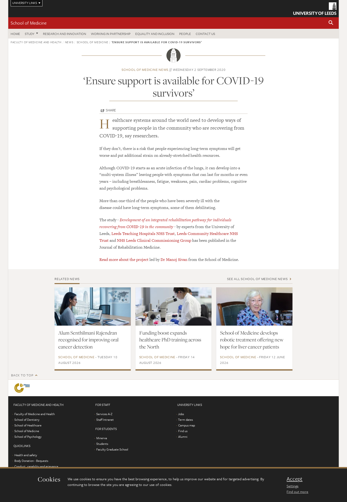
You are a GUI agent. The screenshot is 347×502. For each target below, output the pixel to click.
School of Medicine (29, 23)
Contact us (205, 33)
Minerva (101, 438)
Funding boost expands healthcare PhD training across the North (170, 339)
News (69, 42)
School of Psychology (28, 436)
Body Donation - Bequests (31, 460)
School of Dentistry (26, 419)
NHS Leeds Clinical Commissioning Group (154, 240)
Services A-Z (104, 414)
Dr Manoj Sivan (174, 259)
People (185, 33)
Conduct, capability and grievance (36, 466)
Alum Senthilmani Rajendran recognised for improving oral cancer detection (88, 339)
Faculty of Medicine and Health (36, 42)
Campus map (186, 425)
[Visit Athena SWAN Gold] (23, 388)
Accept (294, 479)
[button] (331, 23)
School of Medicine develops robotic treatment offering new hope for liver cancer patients (252, 339)
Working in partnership (111, 33)
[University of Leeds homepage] (314, 8)
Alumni (182, 436)
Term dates (185, 419)
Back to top (22, 375)
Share (111, 110)
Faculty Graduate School (112, 449)
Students (102, 443)
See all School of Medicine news (257, 278)
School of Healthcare (28, 425)
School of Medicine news (145, 69)
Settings (292, 486)
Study (29, 33)
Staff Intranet (105, 419)
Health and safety (25, 455)
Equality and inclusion (154, 33)
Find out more (297, 491)
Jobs (181, 414)
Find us (182, 431)
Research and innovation (64, 33)
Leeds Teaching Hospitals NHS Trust (143, 233)
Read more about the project (123, 259)
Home (15, 33)
